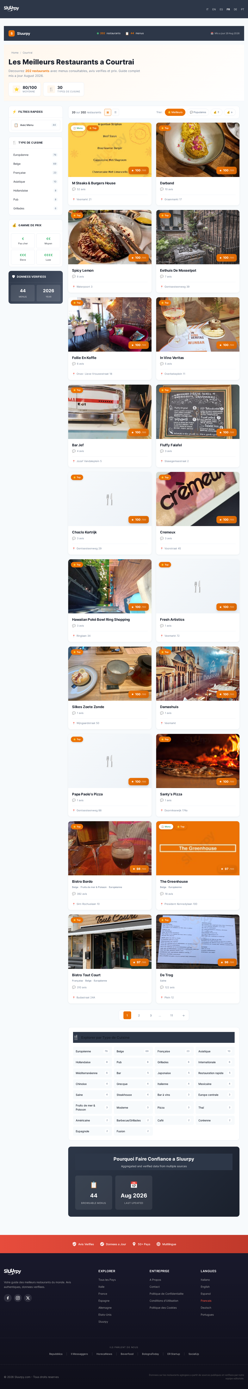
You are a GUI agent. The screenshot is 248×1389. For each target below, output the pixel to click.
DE (235, 9)
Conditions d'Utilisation (164, 1300)
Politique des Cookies (163, 1307)
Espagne (103, 1300)
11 (171, 1015)
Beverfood (127, 1353)
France (102, 1293)
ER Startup (173, 1353)
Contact (155, 1286)
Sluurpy (103, 1321)
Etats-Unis (104, 1314)
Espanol (206, 1293)
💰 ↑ (217, 112)
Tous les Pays (107, 1279)
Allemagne (105, 1307)
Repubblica (55, 1353)
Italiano (205, 1279)
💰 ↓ (230, 112)
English (205, 1286)
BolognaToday (150, 1353)
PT (242, 9)
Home (15, 52)
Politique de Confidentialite (166, 1293)
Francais (206, 1300)
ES (221, 9)
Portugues (207, 1314)
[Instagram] (18, 1298)
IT (207, 9)
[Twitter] (28, 1298)
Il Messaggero (79, 1353)
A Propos (155, 1279)
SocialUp (194, 1353)
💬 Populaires (198, 112)
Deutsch (206, 1307)
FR (228, 9)
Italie (101, 1286)
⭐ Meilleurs (175, 112)
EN (214, 9)
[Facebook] (8, 1298)
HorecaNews (104, 1353)
